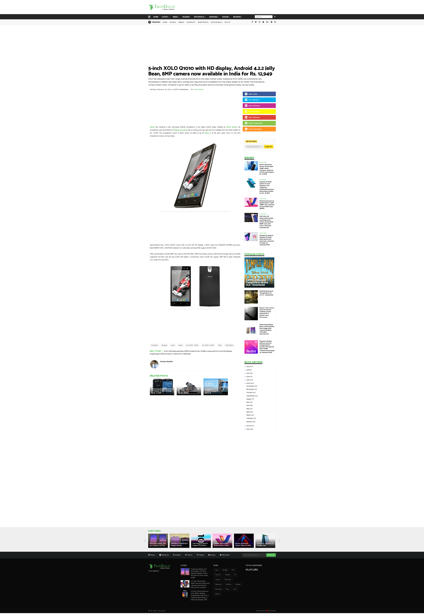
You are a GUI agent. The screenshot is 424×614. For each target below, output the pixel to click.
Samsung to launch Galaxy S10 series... (200, 544)
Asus (216, 570)
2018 (248, 370)
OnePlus (228, 584)
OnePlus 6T (191, 22)
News (180, 345)
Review (238, 584)
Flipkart (181, 22)
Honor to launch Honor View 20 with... (243, 544)
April (248, 412)
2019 (248, 366)
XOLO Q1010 (231, 127)
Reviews (237, 16)
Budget (164, 345)
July (247, 402)
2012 (248, 429)
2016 (248, 376)
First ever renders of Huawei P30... (265, 544)
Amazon (173, 22)
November (250, 389)
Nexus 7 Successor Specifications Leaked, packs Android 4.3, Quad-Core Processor (266, 312)
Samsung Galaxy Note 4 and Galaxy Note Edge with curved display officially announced (266, 329)
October (249, 392)
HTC (233, 570)
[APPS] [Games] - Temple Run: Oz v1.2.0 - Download (266, 293)
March (248, 415)
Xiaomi (225, 16)
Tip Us (189, 554)
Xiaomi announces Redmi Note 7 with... (222, 544)
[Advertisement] (223, 7)
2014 (248, 383)
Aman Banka (198, 89)
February (249, 418)
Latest (165, 16)
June (248, 405)
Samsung (213, 16)
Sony (227, 589)
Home (155, 16)
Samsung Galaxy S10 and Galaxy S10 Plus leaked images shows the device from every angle (199, 573)
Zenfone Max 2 (216, 22)
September (250, 395)
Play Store (225, 554)
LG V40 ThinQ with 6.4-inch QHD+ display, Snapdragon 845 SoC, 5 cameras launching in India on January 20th (200, 595)
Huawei (185, 16)
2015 (248, 380)
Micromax (228, 579)
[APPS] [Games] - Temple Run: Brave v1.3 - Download (257, 282)
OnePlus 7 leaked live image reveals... (179, 544)
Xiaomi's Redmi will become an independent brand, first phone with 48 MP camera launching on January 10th (266, 346)
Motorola (199, 16)
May (248, 408)
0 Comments (183, 89)
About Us (165, 554)
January (249, 421)
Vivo (234, 589)
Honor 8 (218, 575)
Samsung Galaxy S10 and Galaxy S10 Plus (158, 544)
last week (183, 130)
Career (201, 554)
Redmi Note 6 (203, 22)
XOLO (152, 127)
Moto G (208, 133)
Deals (165, 22)
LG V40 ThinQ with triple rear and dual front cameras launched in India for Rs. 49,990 (200, 584)
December (250, 386)
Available (154, 345)
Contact (177, 554)
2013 (248, 425)
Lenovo (217, 579)
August (249, 399)
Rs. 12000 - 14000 (208, 345)
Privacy (212, 554)
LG (235, 575)
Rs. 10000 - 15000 (192, 345)
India (175, 16)
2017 (248, 373)
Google (225, 570)
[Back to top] (418, 605)
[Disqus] (193, 428)
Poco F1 (227, 22)
